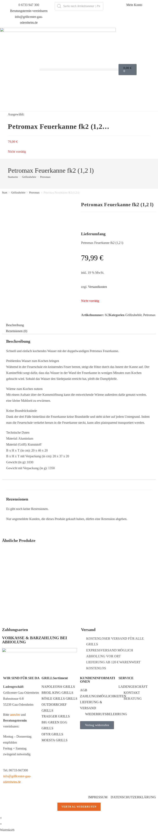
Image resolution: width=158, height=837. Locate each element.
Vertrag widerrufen (79, 806)
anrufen (15, 714)
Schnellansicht (118, 571)
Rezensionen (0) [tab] (16, 331)
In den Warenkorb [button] (22, 599)
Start (4, 192)
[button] (79, 70)
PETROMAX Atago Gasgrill (21, 582)
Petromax (45, 176)
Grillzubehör (18, 192)
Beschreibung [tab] (15, 325)
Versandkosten (97, 287)
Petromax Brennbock (68, 582)
